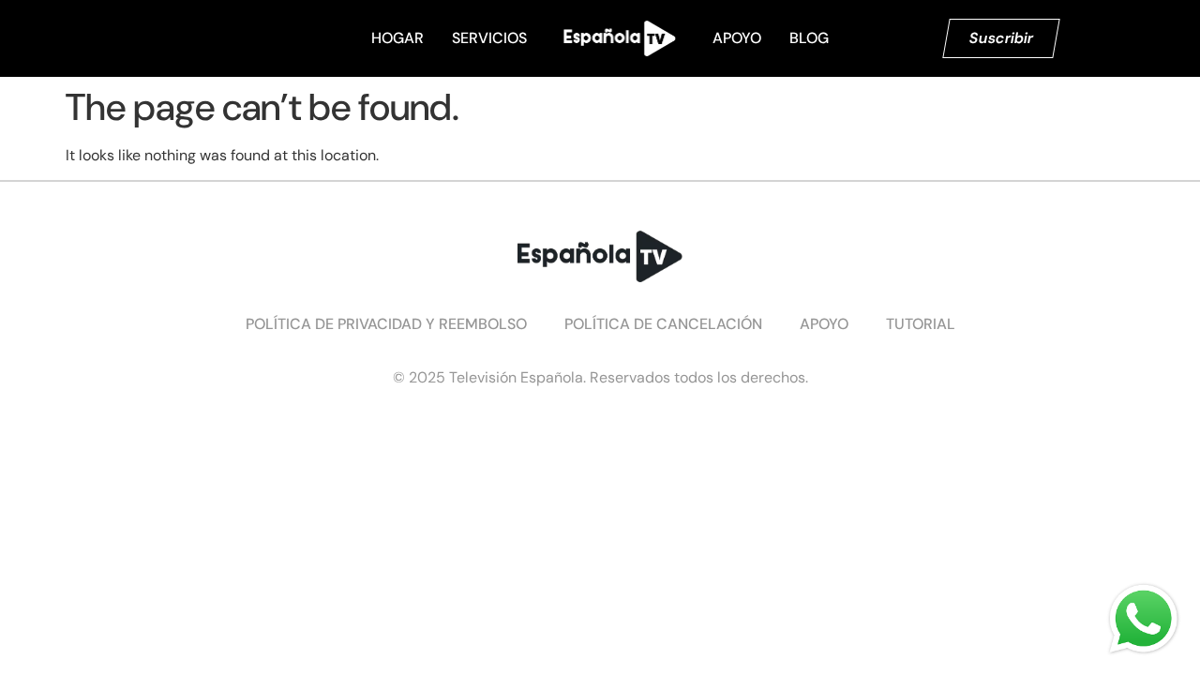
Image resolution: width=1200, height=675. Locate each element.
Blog (809, 38)
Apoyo (736, 38)
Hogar (397, 38)
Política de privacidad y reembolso (386, 324)
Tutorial (920, 324)
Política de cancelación (663, 324)
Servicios (489, 38)
